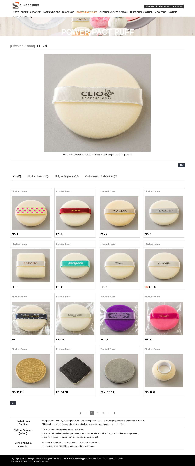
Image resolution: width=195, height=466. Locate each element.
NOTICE (173, 12)
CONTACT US (20, 17)
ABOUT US (160, 12)
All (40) (17, 176)
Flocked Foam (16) (38, 176)
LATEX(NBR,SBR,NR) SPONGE (58, 12)
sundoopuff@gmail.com (82, 459)
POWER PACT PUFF (87, 12)
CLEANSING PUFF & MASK (113, 12)
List (181, 165)
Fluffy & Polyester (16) (67, 176)
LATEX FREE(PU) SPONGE (27, 12)
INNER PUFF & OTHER (141, 12)
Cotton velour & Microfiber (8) (101, 176)
